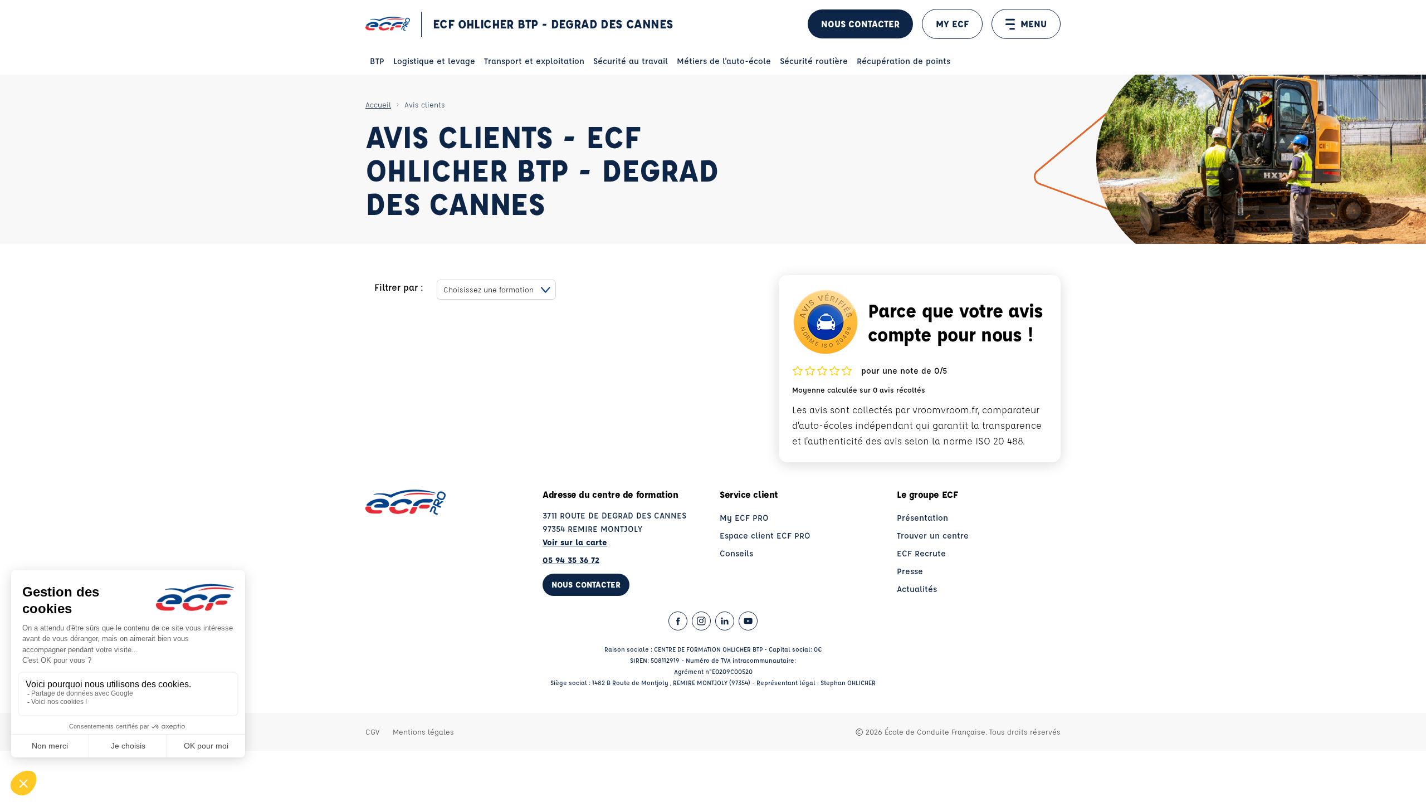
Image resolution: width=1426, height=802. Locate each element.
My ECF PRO (744, 517)
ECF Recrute (921, 553)
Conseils (736, 553)
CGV (372, 731)
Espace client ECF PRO (765, 535)
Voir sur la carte (575, 542)
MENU (1033, 24)
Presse (910, 571)
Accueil (378, 104)
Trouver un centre (933, 535)
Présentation (922, 517)
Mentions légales (423, 731)
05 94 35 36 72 (571, 560)
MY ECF (952, 24)
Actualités (917, 589)
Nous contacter (860, 24)
